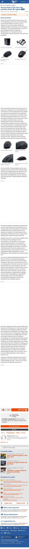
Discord (10, 528)
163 (9, 473)
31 (8, 458)
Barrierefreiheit (12, 543)
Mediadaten (12, 541)
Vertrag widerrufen (20, 541)
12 (8, 465)
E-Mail (16, 435)
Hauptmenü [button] (2, 2)
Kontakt (8, 541)
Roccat (23, 433)
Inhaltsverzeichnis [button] (9, 14)
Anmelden (23, 1)
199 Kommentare (15, 426)
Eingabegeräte (11, 433)
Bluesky (17, 528)
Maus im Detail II (21, 410)
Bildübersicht (5, 442)
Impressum (3, 541)
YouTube (8, 533)
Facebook (24, 528)
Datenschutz (18, 543)
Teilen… (15, 429)
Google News (5, 530)
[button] (28, 1)
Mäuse (13, 5)
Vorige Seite (2, 410)
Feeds (3, 528)
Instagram (14, 530)
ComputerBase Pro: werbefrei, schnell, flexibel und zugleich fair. (15, 446)
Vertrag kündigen (4, 543)
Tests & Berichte (7, 5)
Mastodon (22, 530)
